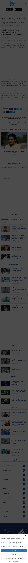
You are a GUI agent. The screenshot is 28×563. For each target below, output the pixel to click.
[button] (26, 536)
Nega (14, 554)
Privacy (17, 561)
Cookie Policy (12, 561)
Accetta (14, 550)
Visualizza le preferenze (14, 558)
